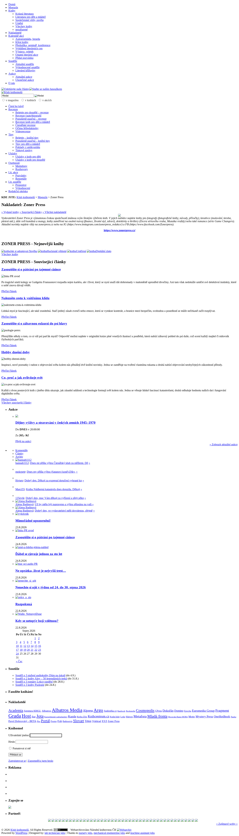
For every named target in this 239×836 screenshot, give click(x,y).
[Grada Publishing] (154, 820)
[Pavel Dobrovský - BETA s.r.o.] (56, 820)
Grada (14, 716)
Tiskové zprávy (23, 150)
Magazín (13, 7)
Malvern (129, 717)
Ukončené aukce (24, 79)
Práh (59, 721)
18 (21, 649)
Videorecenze (22, 131)
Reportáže (21, 178)
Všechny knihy (23, 26)
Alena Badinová (24, 504)
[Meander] (147, 820)
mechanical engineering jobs (109, 832)
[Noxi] (182, 820)
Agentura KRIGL (32, 710)
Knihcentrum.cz (98, 716)
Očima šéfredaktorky (26, 128)
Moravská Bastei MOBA (178, 717)
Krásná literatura (24, 13)
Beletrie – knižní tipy (26, 137)
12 (24, 645)
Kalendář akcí (16, 35)
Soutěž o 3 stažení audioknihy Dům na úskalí (40, 675)
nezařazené (21, 29)
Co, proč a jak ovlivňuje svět (22, 377)
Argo (98, 710)
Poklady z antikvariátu (27, 147)
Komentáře (21, 450)
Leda (122, 717)
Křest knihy (21, 42)
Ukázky (12, 153)
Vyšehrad (96, 721)
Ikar (34, 716)
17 (17, 649)
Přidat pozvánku (24, 57)
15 (35, 645)
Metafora (140, 716)
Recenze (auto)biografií (28, 115)
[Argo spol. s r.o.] (158, 820)
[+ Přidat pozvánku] (9, 807)
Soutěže (12, 61)
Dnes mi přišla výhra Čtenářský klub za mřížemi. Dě (59, 463)
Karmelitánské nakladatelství (55, 717)
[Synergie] (91, 820)
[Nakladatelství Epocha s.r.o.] (74, 820)
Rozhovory (21, 169)
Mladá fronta (157, 716)
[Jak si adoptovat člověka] (19, 251)
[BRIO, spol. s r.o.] (112, 820)
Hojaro (19, 480)
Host (26, 716)
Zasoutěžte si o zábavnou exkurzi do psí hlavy (34, 323)
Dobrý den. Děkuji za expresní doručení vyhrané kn (53, 480)
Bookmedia (130, 711)
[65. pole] (63, 820)
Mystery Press (204, 716)
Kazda (72, 716)
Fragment (222, 710)
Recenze (13, 109)
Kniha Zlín (82, 716)
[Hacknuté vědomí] (52, 251)
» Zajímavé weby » (227, 823)
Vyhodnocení (22, 188)
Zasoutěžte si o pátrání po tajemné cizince (31, 269)
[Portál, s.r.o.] (67, 820)
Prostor (54, 721)
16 (39, 645)
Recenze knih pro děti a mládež (32, 121)
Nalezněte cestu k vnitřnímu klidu (25, 298)
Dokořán (168, 710)
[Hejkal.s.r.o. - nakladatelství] (179, 820)
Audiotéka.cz (110, 711)
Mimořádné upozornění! (33, 520)
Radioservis (67, 721)
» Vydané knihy (10, 212)
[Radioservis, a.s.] (109, 820)
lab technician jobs (55, 832)
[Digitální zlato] (99, 251)
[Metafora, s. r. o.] (151, 820)
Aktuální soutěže (24, 64)
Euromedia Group (203, 710)
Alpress (88, 710)
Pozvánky (20, 175)
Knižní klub (115, 717)
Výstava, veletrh (24, 51)
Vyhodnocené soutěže (27, 67)
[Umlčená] (76, 251)
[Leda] (116, 820)
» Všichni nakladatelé (54, 212)
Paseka (233, 717)
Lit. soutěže (14, 181)
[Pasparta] (53, 820)
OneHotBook (222, 716)
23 (39, 649)
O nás (11, 83)
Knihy (11, 10)
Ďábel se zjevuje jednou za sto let (38, 554)
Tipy (10, 134)
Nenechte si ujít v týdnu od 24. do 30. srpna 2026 (50, 587)
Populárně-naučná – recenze (31, 118)
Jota (40, 716)
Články (19, 453)
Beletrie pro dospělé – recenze (32, 112)
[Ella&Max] (126, 820)
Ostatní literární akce (26, 54)
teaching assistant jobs (142, 832)
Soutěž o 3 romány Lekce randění (34, 681)
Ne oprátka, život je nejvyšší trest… (40, 571)
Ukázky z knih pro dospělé (30, 159)
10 (17, 645)
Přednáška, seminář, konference (32, 45)
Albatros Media (67, 710)
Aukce (12, 73)
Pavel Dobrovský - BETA (22, 721)
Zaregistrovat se (17, 760)
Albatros (46, 710)
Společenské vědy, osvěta (29, 20)
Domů (11, 4)
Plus (38, 721)
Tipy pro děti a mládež (27, 144)
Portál (45, 721)
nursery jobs (85, 832)
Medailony (21, 166)
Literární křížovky (25, 70)
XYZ (104, 721)
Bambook (121, 711)
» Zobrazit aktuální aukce (224, 444)
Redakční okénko (18, 191)
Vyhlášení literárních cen (29, 48)
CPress (158, 710)
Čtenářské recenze (25, 125)
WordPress (21, 832)
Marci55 (20, 489)
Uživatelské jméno (18, 735)
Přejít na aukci (23, 441)
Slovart (78, 721)
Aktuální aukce (23, 76)
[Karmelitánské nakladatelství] (165, 820)
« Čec (19, 661)
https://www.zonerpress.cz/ (119, 230)
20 (28, 649)
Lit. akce (13, 172)
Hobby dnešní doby (15, 352)
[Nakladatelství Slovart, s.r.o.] (70, 820)
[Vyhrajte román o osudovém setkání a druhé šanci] (18, 486)
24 (17, 653)
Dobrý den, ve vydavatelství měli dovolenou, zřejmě (64, 510)
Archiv (19, 456)
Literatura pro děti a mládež (30, 16)
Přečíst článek (9, 291)
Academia (15, 710)
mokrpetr (20, 471)
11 (21, 645)
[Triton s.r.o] (105, 820)
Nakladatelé (15, 32)
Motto (191, 716)
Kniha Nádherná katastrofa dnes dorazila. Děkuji (53, 489)
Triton (88, 721)
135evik (19, 498)
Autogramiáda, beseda (27, 38)
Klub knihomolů (26, 197)
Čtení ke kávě (16, 106)
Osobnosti (14, 162)
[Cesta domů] (193, 820)
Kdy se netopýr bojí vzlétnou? (36, 621)
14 (32, 645)
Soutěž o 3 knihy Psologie (29, 684)
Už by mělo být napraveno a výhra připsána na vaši (63, 504)
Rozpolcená (23, 604)
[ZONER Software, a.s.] (88, 820)
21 (32, 649)
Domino (178, 710)
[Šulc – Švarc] (137, 820)
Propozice (20, 184)
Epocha (187, 711)
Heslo (11, 741)
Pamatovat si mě (21, 748)
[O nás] (23, 459)
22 (35, 649)
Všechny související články (16, 402)
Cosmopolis (145, 710)
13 (28, 645)
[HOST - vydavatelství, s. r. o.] (49, 820)
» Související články (31, 212)
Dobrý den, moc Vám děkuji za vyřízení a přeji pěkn (55, 498)
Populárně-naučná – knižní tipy (32, 140)
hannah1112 (22, 463)
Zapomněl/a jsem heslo (40, 760)
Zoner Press (114, 721)
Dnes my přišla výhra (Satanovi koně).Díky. (51, 471)
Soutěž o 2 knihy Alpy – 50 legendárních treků (41, 678)
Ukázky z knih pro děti (28, 156)
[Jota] (144, 820)
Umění (19, 23)
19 (24, 649)
